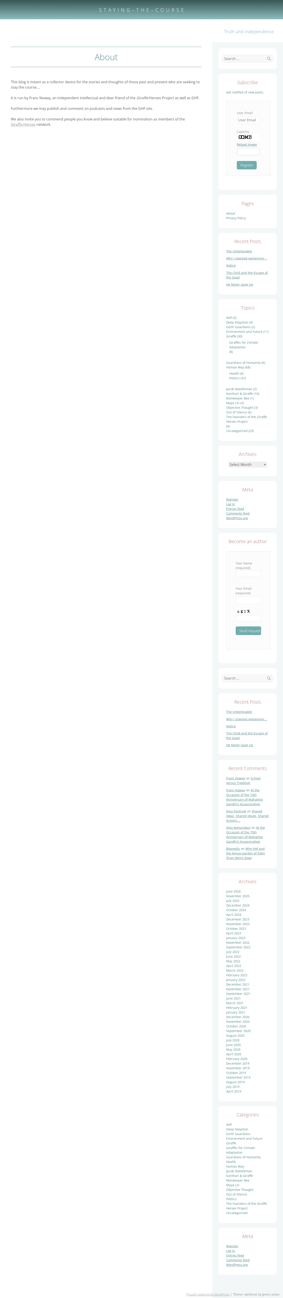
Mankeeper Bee (237, 398)
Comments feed (238, 513)
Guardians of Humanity (243, 362)
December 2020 (237, 1017)
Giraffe (231, 336)
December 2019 (237, 1063)
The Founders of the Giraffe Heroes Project (246, 419)
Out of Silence (236, 412)
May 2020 (233, 1049)
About (230, 213)
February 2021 (236, 1007)
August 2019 (235, 1082)
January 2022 (235, 980)
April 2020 (233, 1054)
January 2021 (235, 1012)
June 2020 (233, 1045)
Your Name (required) (244, 565)
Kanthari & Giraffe (239, 393)
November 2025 (238, 896)
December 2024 (237, 905)
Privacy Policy (236, 218)
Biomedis (233, 849)
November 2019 (238, 1068)
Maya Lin (232, 403)
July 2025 (232, 901)
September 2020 (238, 1031)
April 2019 (233, 1091)
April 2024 (233, 914)
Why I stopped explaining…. (246, 258)
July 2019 (232, 1087)
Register (232, 499)
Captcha (243, 132)
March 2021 (235, 1003)
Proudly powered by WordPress (207, 1294)
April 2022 (233, 966)
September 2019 (238, 1077)
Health (234, 373)
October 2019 (236, 1073)
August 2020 (235, 1035)
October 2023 (236, 928)
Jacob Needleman (239, 389)
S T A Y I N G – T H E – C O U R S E (141, 9)
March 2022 (235, 970)
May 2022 (233, 961)
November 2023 (238, 924)
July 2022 (232, 952)
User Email (245, 113)
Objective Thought (239, 407)
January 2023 (235, 938)
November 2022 (238, 942)
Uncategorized (237, 431)
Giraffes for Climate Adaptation (243, 344)
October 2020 (236, 1026)
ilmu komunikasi (238, 827)
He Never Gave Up (239, 284)
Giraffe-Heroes (23, 124)
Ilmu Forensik (236, 811)
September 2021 (238, 994)
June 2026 (233, 891)
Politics (234, 378)
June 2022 (233, 956)
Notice (231, 265)
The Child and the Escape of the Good (247, 275)
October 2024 (236, 910)
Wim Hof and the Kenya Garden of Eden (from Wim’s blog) (245, 853)
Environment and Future (244, 331)
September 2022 (238, 947)
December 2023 (237, 919)
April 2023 (233, 933)
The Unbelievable (239, 251)
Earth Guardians (238, 327)
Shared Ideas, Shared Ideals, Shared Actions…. (247, 816)
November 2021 (238, 989)
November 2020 (238, 1021)
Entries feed (235, 509)
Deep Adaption (237, 322)
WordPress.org (237, 518)
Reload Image (247, 144)
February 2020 (236, 1059)
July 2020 (232, 1040)
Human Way (235, 367)
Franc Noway (235, 778)
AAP (229, 318)
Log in (230, 504)
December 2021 (237, 984)
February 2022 (236, 975)
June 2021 (233, 998)
